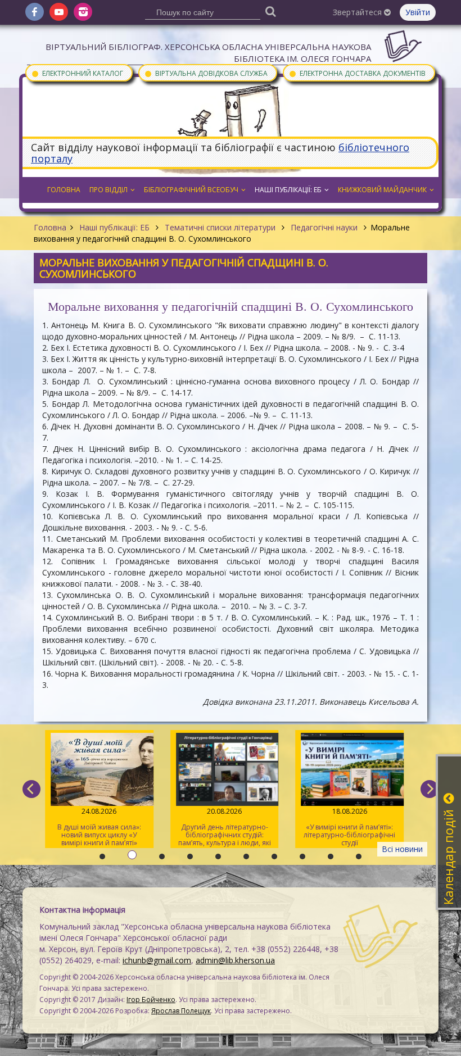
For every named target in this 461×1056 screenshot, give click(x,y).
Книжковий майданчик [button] (382, 189)
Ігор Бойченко (150, 999)
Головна (50, 227)
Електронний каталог (77, 73)
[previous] (31, 789)
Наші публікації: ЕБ (114, 227)
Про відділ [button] (108, 189)
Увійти (417, 12)
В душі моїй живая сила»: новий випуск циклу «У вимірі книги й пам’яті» (99, 826)
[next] (430, 789)
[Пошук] (271, 11)
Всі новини (402, 849)
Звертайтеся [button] (358, 12)
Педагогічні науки (324, 227)
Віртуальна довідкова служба (206, 73)
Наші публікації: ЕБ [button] (288, 189)
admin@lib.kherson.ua (235, 960)
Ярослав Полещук (181, 1011)
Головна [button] (63, 189)
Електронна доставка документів (357, 73)
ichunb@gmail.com (157, 960)
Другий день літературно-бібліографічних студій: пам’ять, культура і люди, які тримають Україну (224, 827)
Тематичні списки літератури (220, 227)
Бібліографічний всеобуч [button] (191, 189)
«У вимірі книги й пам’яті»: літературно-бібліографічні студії (349, 826)
